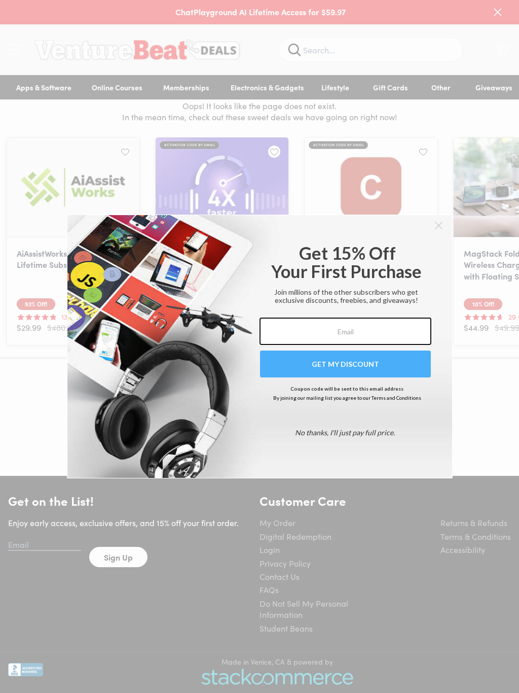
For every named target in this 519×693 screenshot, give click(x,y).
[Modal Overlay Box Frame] (260, 346)
